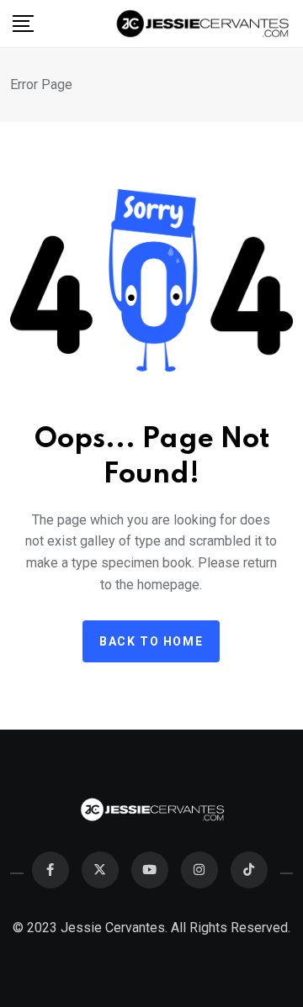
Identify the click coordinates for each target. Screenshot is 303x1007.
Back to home (151, 641)
